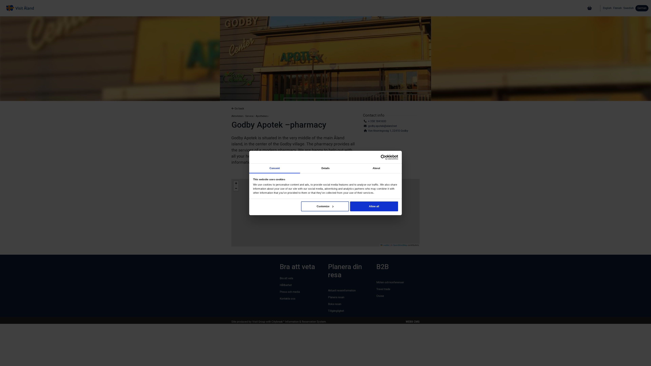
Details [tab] (325, 168)
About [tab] (376, 168)
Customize (323, 206)
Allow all (374, 206)
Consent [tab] (275, 168)
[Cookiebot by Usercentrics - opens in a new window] (383, 157)
